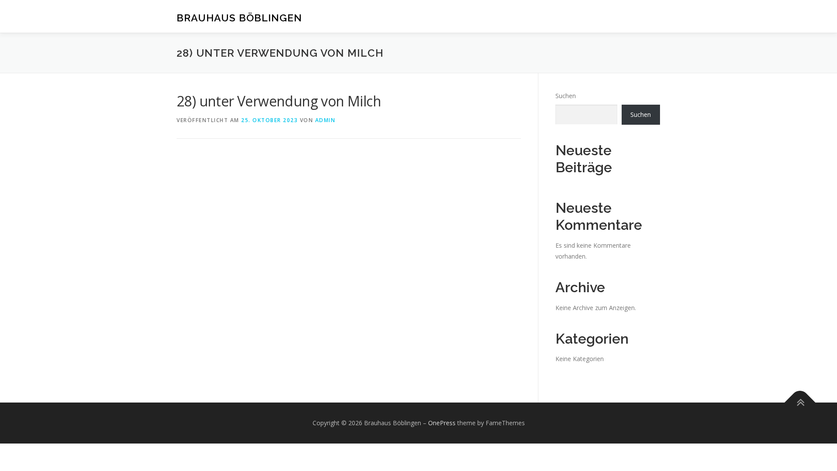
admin (325, 120)
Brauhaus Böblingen (239, 18)
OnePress (442, 423)
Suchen (565, 96)
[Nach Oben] (800, 402)
